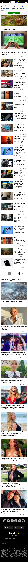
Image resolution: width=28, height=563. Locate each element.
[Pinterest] (23, 520)
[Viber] (12, 520)
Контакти (3, 545)
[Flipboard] (19, 520)
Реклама (3, 540)
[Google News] (15, 520)
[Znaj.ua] (14, 1)
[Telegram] (8, 520)
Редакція (3, 543)
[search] (2, 1)
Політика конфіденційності (8, 538)
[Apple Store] (9, 527)
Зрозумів (14, 13)
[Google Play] (19, 527)
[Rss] (4, 520)
